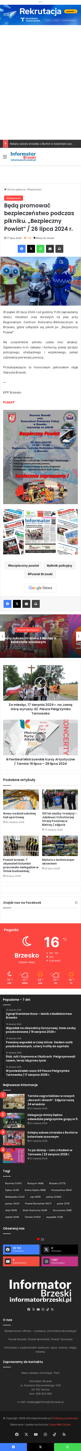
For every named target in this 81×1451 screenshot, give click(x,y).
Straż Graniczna (35, 1210)
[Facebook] (22, 249)
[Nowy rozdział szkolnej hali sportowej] (21, 800)
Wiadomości (34, 189)
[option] (40, 636)
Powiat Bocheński (38, 1203)
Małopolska (15, 1196)
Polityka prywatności (65, 1418)
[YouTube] (38, 1309)
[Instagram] (42, 1309)
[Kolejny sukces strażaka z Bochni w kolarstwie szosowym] (14, 1138)
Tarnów (33, 1216)
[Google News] (40, 588)
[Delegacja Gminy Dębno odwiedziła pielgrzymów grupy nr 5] (14, 1120)
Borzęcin (35, 1183)
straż (11, 1210)
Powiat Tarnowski (40, 629)
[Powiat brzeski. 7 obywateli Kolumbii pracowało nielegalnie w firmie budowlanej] (21, 846)
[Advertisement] (40, 97)
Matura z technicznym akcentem (58, 862)
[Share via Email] (50, 249)
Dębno (12, 1190)
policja (53, 1196)
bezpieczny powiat (24, 565)
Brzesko (57, 1183)
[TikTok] (47, 1309)
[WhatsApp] (40, 249)
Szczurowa (62, 1210)
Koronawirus (61, 1190)
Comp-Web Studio (60, 1424)
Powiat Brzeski (41, 574)
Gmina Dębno (35, 1190)
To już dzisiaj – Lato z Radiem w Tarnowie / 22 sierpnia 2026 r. (40, 640)
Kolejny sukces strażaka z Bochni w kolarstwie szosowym (45, 143)
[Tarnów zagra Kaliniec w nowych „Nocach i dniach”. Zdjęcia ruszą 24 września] (14, 1101)
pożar (63, 1203)
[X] (31, 249)
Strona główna (15, 189)
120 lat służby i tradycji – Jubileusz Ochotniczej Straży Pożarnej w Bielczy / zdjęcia (59, 819)
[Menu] (5, 158)
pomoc (12, 1203)
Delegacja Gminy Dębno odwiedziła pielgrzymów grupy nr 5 (53, 1117)
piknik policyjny (60, 565)
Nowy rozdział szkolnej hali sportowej (19, 815)
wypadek (54, 1216)
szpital (12, 1216)
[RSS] (52, 1309)
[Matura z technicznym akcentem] (60, 846)
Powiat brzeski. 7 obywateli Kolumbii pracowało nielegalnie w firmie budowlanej (21, 865)
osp (35, 1196)
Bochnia (13, 1183)
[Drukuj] (59, 249)
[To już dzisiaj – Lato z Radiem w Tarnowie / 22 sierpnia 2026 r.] (14, 1155)
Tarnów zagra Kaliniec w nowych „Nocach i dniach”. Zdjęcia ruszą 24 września (51, 1100)
